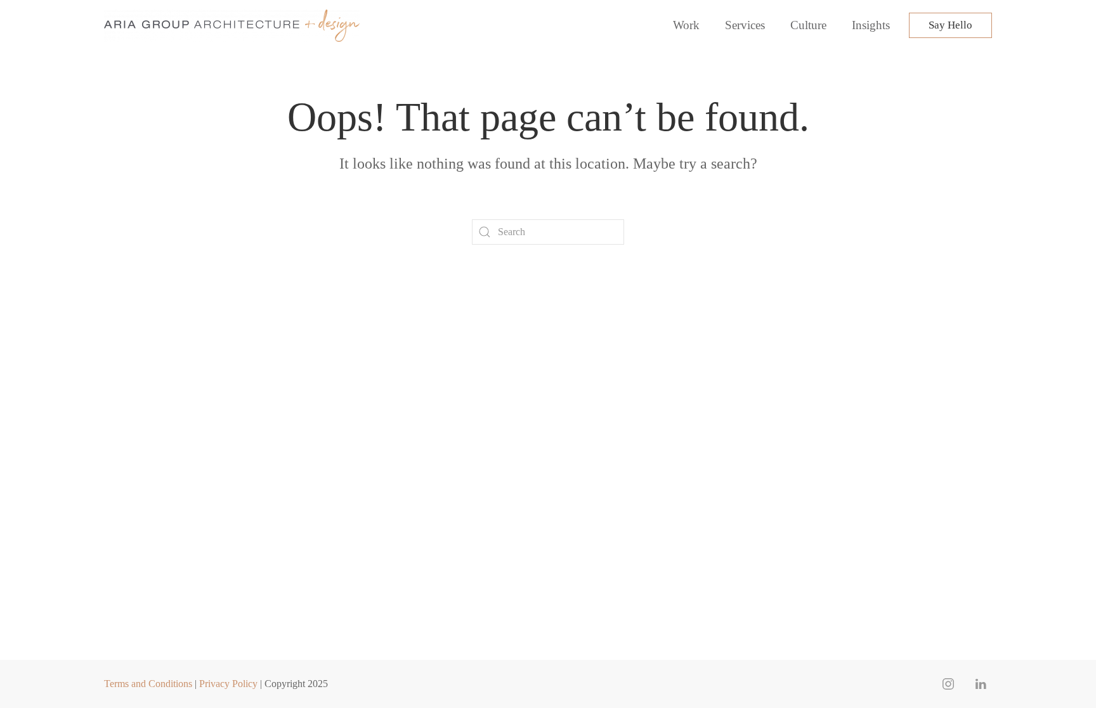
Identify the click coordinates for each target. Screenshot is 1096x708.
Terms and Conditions (148, 683)
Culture (808, 25)
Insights (871, 25)
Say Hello (950, 25)
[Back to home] (233, 25)
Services (745, 25)
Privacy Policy (228, 683)
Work (686, 25)
